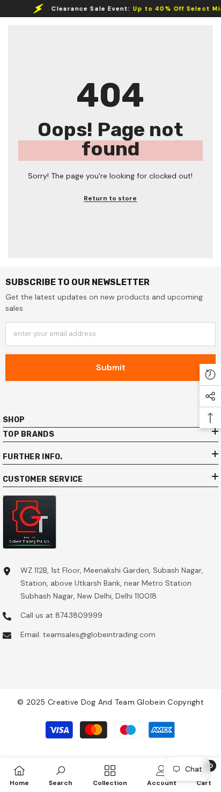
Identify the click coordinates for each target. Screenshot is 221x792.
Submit (111, 367)
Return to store (110, 198)
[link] (60, 775)
